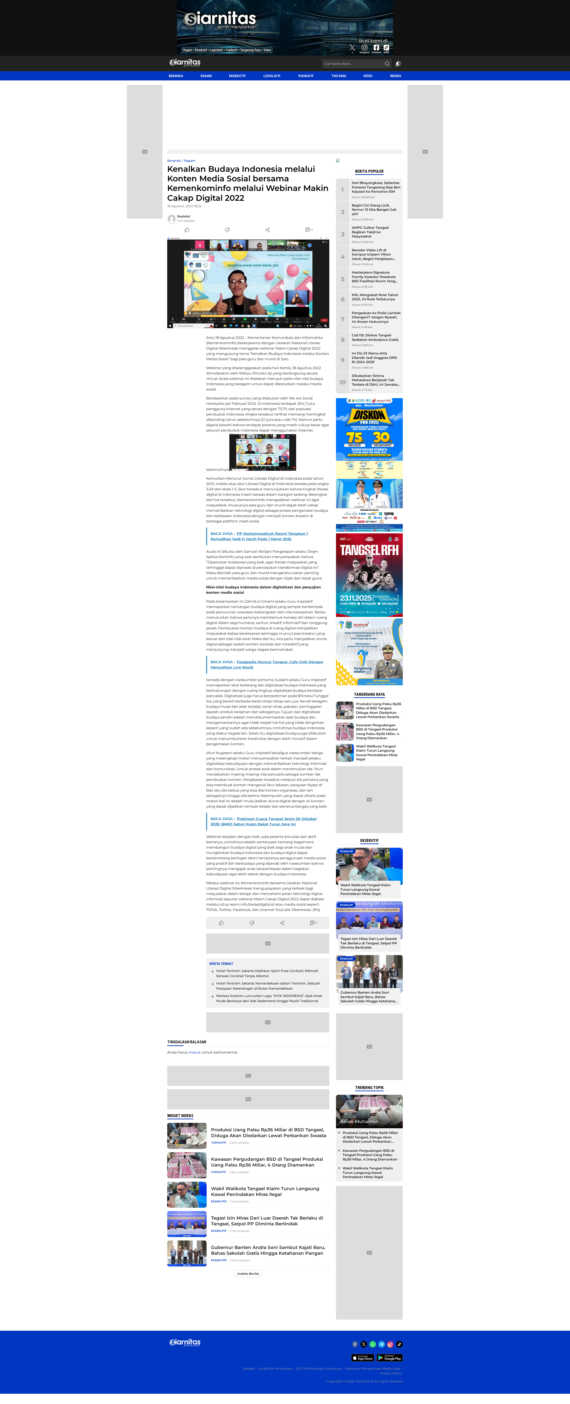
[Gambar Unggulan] (248, 282)
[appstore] (362, 1361)
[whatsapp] (372, 1344)
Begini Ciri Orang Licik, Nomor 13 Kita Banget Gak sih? (374, 209)
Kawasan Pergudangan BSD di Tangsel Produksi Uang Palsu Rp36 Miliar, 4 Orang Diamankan (267, 1162)
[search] (387, 63)
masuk (194, 1052)
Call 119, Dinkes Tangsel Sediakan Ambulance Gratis (375, 337)
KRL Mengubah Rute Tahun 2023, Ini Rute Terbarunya (375, 297)
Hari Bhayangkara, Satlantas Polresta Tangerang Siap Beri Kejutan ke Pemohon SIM (376, 187)
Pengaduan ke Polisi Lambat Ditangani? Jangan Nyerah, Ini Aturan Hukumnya (376, 317)
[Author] (171, 218)
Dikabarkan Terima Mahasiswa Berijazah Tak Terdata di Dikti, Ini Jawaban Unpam (376, 382)
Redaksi (183, 216)
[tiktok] (399, 1344)
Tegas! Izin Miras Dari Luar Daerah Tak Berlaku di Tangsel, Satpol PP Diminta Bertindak (267, 1220)
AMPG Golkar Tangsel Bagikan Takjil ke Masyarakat (370, 231)
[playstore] (390, 1361)
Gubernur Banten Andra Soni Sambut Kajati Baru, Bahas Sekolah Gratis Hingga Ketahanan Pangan (268, 1250)
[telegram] (381, 1344)
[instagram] (390, 1344)
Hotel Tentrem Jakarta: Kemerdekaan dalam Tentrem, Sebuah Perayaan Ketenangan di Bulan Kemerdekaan (268, 986)
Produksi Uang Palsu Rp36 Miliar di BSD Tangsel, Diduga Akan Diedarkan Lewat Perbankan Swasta (268, 1132)
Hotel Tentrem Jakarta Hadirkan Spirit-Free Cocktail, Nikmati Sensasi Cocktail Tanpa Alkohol (267, 973)
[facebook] (355, 1344)
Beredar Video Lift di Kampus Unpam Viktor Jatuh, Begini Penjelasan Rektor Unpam (372, 256)
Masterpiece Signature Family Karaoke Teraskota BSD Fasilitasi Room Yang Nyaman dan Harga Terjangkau (374, 281)
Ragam (189, 161)
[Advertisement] (285, 114)
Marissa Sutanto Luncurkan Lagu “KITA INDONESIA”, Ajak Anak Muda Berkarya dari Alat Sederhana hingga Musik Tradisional (269, 998)
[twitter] (363, 1344)
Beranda (174, 161)
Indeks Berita (248, 1274)
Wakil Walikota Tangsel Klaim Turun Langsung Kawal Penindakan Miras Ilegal (265, 1191)
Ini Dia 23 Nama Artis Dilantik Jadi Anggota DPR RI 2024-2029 (374, 357)
